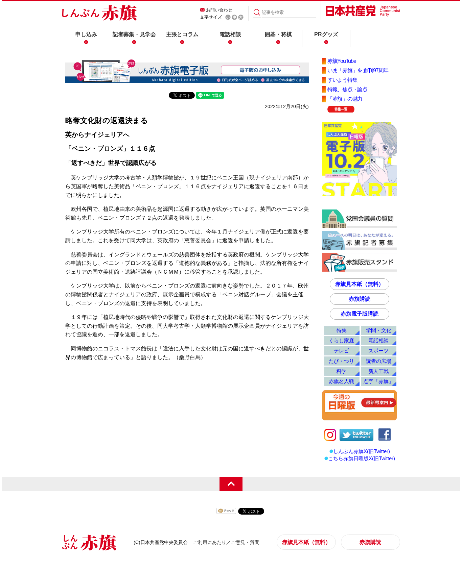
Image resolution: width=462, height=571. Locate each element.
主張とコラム (182, 34)
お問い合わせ (219, 10)
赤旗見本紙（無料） (359, 284)
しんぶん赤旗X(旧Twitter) (361, 451)
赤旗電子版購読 (359, 314)
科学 (342, 371)
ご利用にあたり (209, 542)
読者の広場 (378, 361)
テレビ (341, 350)
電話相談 (230, 34)
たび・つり (341, 361)
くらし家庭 (341, 340)
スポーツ (378, 350)
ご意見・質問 (245, 542)
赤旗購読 (359, 299)
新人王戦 (378, 371)
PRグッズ (326, 34)
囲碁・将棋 (278, 34)
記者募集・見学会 (134, 34)
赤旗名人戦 (341, 381)
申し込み (86, 34)
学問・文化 (378, 330)
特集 (342, 330)
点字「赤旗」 (378, 381)
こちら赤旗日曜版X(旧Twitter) (361, 458)
